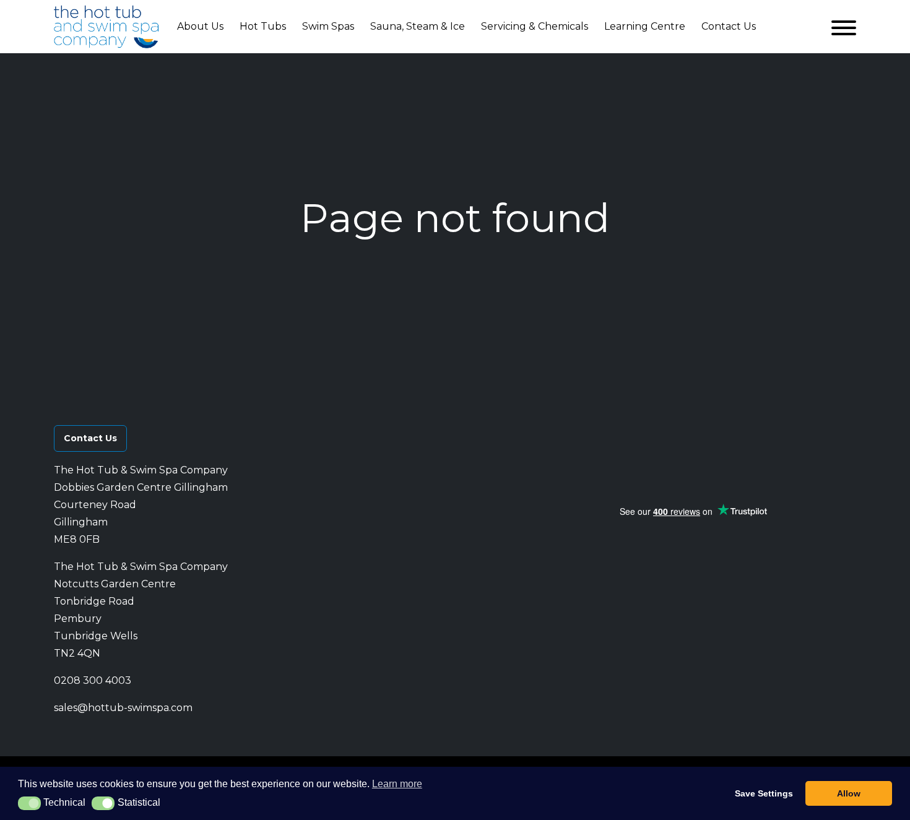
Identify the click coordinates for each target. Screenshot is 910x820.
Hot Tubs (263, 26)
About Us (200, 26)
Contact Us (728, 26)
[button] (692, 430)
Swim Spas (328, 26)
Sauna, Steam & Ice (417, 26)
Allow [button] (848, 793)
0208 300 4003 (92, 680)
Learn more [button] (397, 784)
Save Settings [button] (764, 793)
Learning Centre (644, 26)
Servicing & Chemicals (534, 26)
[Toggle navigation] (843, 26)
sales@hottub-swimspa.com (123, 708)
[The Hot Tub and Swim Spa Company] (106, 26)
